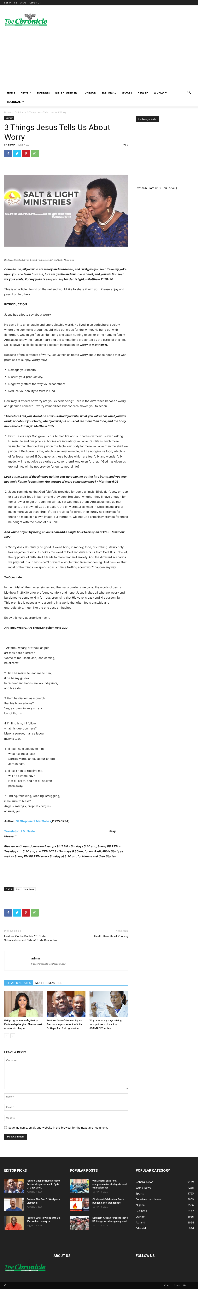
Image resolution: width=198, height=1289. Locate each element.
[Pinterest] (26, 153)
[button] (189, 93)
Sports (126, 92)
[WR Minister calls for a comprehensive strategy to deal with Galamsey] (79, 1186)
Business (43, 92)
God (18, 889)
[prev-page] (6, 1035)
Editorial (109, 92)
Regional (14, 102)
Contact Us (34, 2)
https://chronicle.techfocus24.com (48, 964)
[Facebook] (8, 153)
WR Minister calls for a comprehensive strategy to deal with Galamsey (109, 1184)
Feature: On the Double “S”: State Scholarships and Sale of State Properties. (31, 938)
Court (23, 2)
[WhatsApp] (35, 153)
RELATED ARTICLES (19, 982)
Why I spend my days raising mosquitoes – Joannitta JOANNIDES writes (106, 1024)
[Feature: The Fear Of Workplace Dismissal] (14, 1204)
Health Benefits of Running (111, 936)
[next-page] (12, 1035)
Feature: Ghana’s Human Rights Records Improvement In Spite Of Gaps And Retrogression (64, 1024)
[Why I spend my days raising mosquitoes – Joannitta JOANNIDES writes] (109, 1004)
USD (158, 188)
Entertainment (67, 92)
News (24, 92)
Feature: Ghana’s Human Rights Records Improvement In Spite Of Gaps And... (44, 1184)
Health (142, 92)
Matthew (29, 889)
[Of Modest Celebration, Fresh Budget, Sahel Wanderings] (79, 1204)
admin (11, 144)
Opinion (90, 92)
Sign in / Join (10, 2)
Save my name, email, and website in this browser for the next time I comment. (58, 1127)
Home (11, 92)
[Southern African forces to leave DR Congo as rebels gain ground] (79, 1223)
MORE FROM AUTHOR (48, 982)
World (159, 92)
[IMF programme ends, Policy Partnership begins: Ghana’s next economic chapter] (23, 1004)
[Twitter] (17, 153)
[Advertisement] (99, 59)
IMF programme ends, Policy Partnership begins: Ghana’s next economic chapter (23, 1024)
